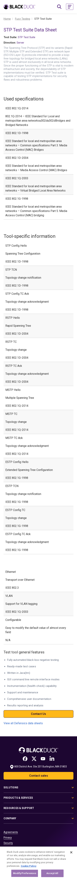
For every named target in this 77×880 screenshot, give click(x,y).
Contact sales (38, 775)
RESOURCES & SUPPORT (19, 808)
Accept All (52, 873)
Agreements (11, 832)
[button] (69, 6)
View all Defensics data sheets (23, 723)
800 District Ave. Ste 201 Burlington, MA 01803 (40, 766)
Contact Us (38, 714)
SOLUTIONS (11, 787)
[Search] (59, 6)
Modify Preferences (24, 873)
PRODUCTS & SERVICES (18, 797)
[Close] (71, 852)
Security (8, 843)
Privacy (8, 837)
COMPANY (10, 818)
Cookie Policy (28, 866)
